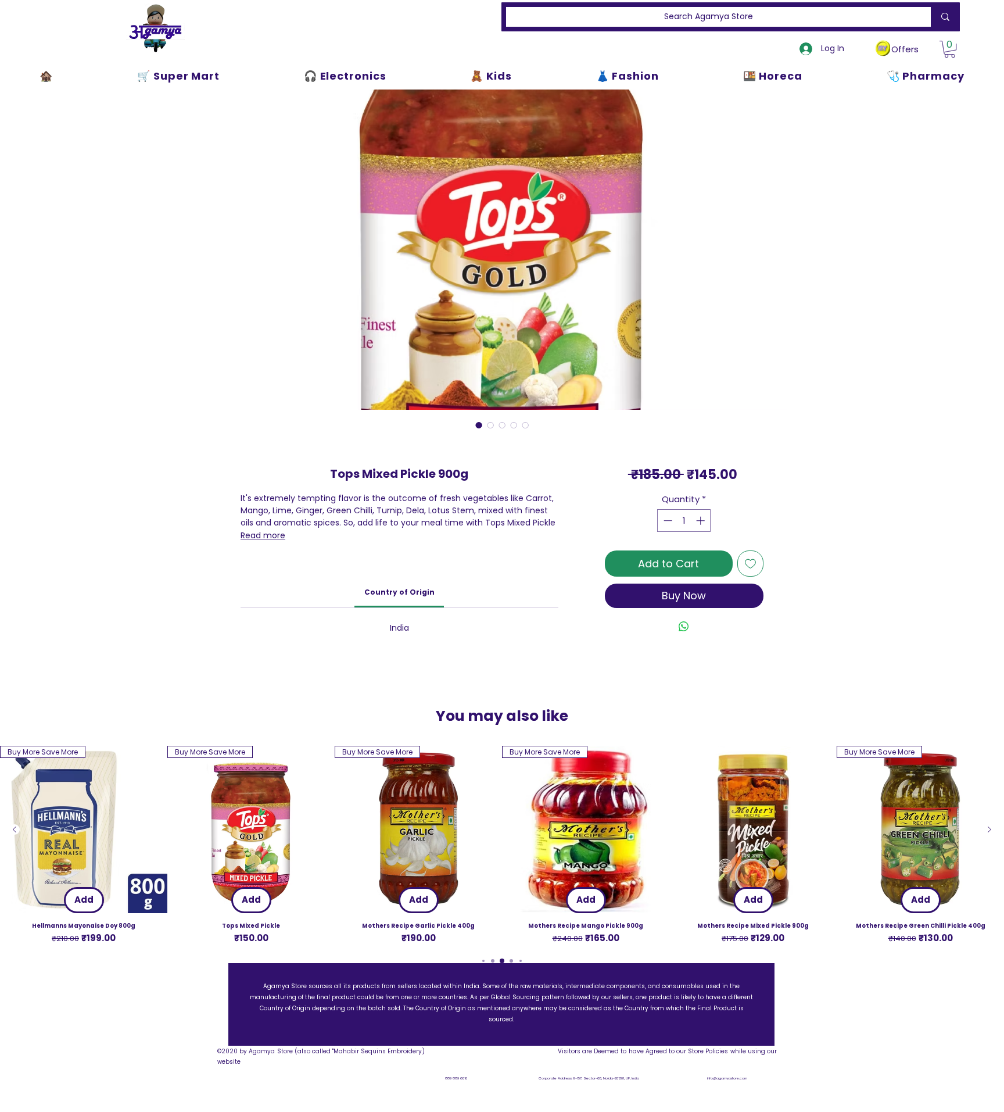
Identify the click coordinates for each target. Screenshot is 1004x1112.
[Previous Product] (14, 829)
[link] (399, 592)
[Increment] (701, 520)
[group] (502, 845)
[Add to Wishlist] (750, 563)
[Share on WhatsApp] (684, 627)
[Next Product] (989, 829)
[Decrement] (667, 520)
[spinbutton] (684, 520)
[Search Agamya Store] (943, 17)
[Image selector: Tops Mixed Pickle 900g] (479, 425)
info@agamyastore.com (727, 1078)
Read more (263, 535)
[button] (950, 49)
